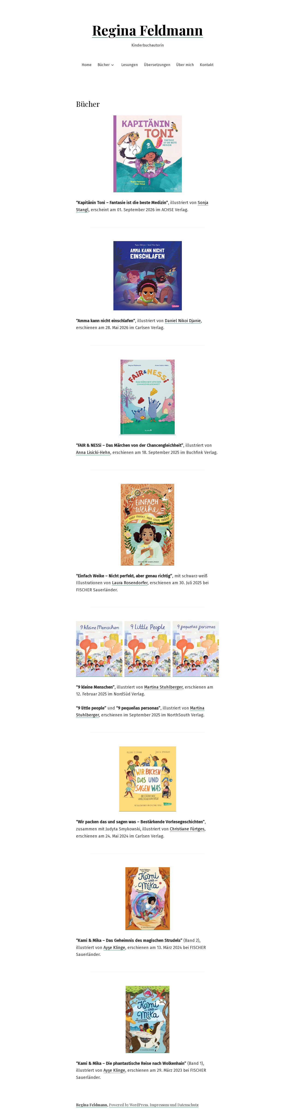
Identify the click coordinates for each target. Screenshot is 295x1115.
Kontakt (206, 65)
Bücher (103, 65)
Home (86, 65)
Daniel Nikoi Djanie (183, 320)
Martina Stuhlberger (163, 687)
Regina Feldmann (147, 29)
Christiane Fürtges (187, 829)
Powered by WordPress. (129, 1104)
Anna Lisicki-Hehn (93, 452)
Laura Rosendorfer (130, 582)
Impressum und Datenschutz (174, 1104)
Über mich (185, 65)
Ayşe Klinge (114, 947)
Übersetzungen (157, 65)
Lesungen (129, 65)
